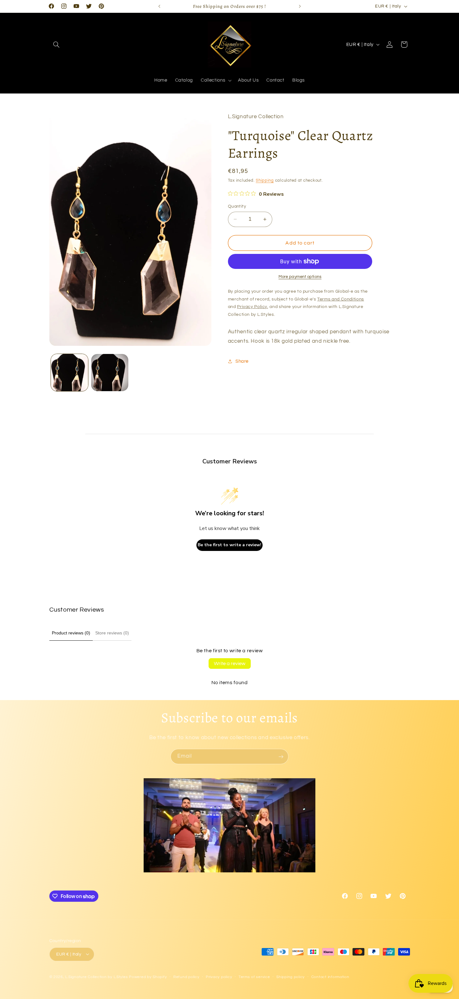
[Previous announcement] (159, 6)
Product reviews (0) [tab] (71, 632)
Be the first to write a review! (229, 545)
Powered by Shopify (148, 976)
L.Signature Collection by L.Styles (96, 976)
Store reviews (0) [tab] (112, 632)
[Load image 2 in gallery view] (109, 372)
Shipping (265, 181)
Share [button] (242, 361)
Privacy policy (219, 977)
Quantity (237, 206)
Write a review (229, 663)
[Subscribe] (281, 756)
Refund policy (186, 977)
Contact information (330, 977)
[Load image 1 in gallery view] (69, 372)
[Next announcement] (300, 6)
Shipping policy (290, 977)
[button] (56, 44)
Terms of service (254, 977)
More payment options (300, 277)
